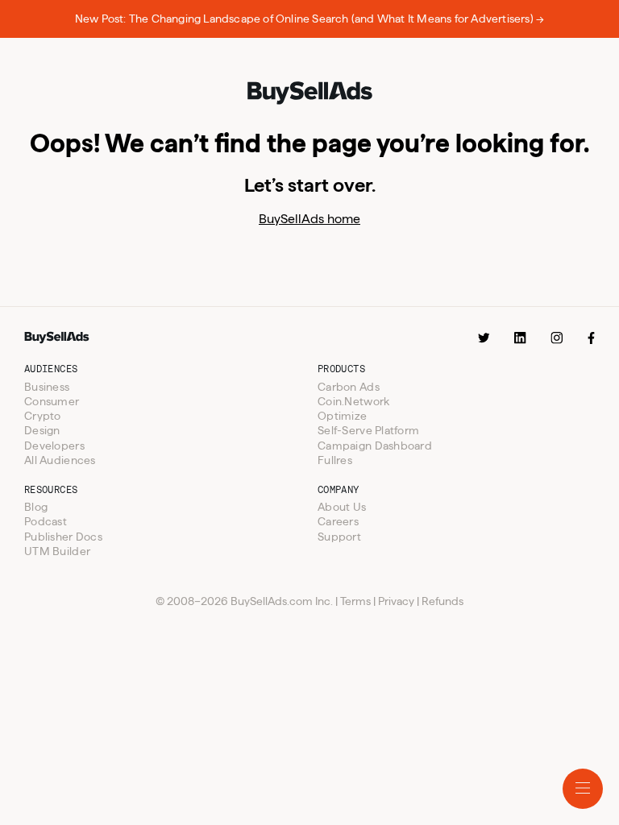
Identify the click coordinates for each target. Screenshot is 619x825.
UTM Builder (57, 551)
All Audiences (60, 460)
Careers (338, 521)
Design (42, 430)
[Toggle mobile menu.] (583, 789)
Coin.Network (353, 401)
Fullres (335, 460)
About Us (342, 506)
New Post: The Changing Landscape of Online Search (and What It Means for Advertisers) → (309, 18)
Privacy (396, 601)
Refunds (442, 601)
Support (339, 536)
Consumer (51, 401)
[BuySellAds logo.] (309, 94)
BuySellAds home (309, 219)
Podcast (45, 521)
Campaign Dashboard (375, 445)
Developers (54, 445)
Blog (36, 506)
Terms (355, 601)
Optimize (342, 415)
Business (46, 386)
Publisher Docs (63, 536)
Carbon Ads (349, 386)
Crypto (42, 415)
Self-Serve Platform (368, 430)
